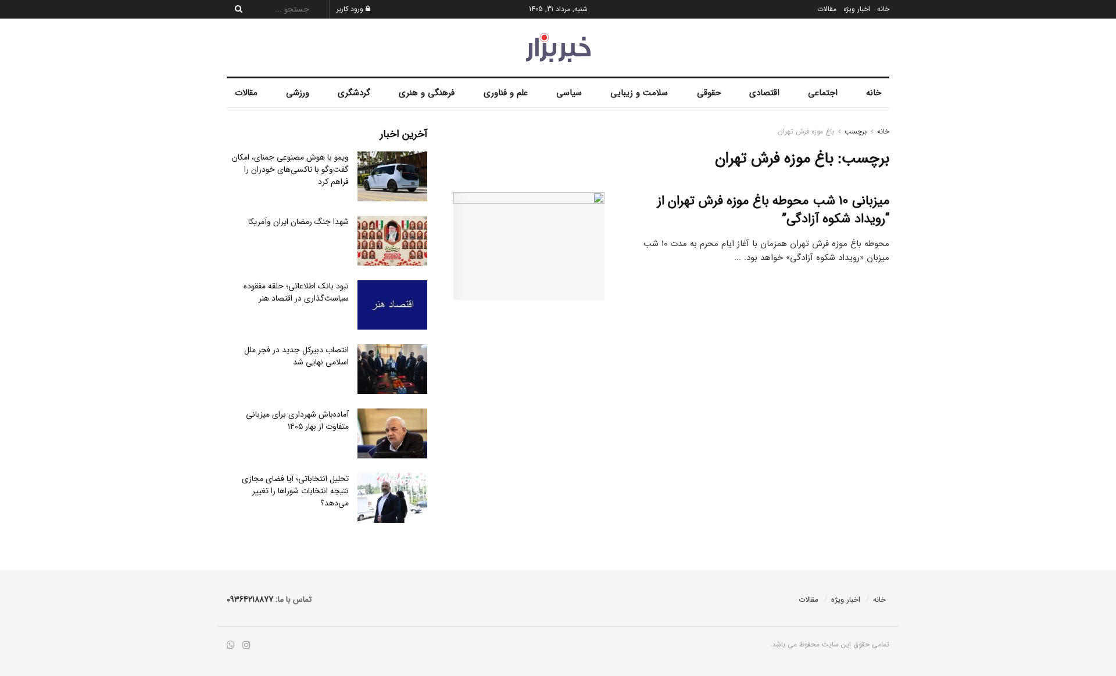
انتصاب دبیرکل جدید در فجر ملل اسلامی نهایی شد (296, 356)
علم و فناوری (506, 93)
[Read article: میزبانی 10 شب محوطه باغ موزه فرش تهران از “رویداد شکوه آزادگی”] (528, 246)
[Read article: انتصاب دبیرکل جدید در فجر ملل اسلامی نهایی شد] (392, 369)
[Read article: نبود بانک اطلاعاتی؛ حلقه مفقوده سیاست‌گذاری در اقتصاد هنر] (392, 305)
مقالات (826, 9)
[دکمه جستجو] (235, 9)
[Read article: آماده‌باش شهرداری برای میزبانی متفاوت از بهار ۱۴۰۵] (392, 433)
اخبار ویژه (856, 9)
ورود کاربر (351, 9)
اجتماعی (823, 93)
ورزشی (297, 93)
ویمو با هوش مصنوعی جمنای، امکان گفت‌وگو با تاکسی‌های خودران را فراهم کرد (290, 169)
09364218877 (250, 599)
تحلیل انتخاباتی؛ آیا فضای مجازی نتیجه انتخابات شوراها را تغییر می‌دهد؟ (295, 490)
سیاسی (569, 93)
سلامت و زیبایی (639, 93)
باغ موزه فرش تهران (806, 131)
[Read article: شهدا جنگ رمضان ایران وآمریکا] (392, 241)
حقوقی (709, 93)
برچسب (856, 131)
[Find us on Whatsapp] (231, 645)
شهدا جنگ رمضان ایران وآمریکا (298, 221)
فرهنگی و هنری (427, 93)
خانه (883, 9)
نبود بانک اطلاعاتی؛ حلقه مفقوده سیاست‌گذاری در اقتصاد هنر (296, 292)
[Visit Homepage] (558, 47)
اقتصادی (764, 93)
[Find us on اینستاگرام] (246, 645)
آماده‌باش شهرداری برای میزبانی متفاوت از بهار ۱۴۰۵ (297, 420)
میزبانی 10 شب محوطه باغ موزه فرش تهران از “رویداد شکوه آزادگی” (773, 210)
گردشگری (354, 93)
